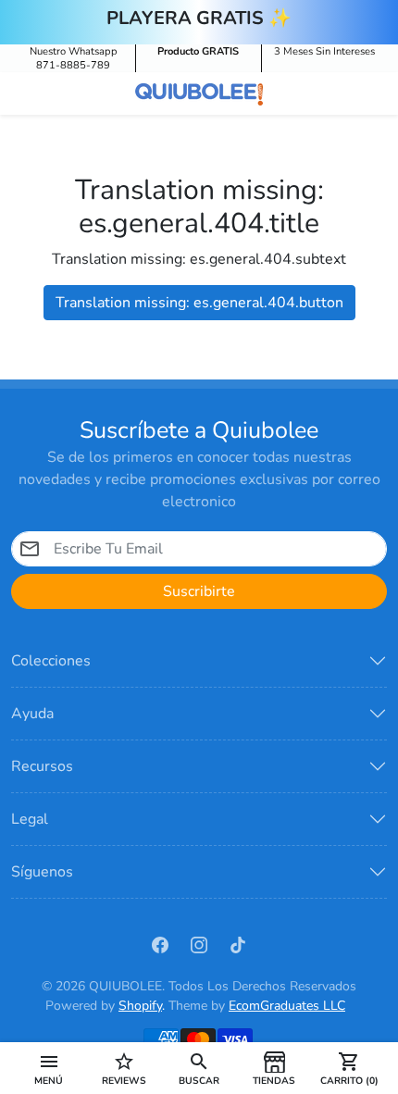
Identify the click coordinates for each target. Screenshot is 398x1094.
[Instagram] (199, 943)
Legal (29, 819)
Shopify (140, 1005)
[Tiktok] (237, 943)
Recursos (42, 766)
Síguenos (42, 872)
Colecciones (51, 661)
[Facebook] (160, 943)
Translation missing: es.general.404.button (199, 302)
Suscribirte (199, 591)
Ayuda (32, 713)
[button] (48, 1068)
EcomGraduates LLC (287, 1005)
